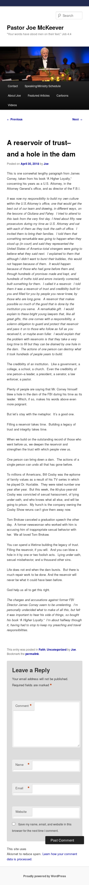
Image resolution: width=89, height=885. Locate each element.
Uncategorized (56, 649)
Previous (15, 119)
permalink (32, 654)
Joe (46, 163)
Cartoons (62, 95)
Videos (12, 105)
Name (22, 764)
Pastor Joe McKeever (35, 27)
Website (21, 811)
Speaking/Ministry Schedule (43, 86)
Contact (13, 86)
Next (77, 119)
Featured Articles (39, 95)
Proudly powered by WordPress (44, 876)
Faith (42, 649)
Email (22, 788)
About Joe (14, 95)
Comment (23, 706)
